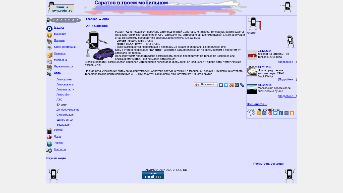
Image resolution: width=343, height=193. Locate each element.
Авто (57, 72)
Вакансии (60, 33)
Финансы (60, 53)
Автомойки (63, 94)
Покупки (59, 40)
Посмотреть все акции (268, 163)
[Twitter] (226, 85)
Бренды (59, 27)
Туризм (58, 142)
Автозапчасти (65, 89)
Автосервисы (65, 84)
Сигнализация (65, 114)
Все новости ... (257, 104)
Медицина (60, 59)
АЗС (59, 99)
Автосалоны (64, 79)
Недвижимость (63, 66)
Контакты (60, 149)
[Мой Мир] (237, 85)
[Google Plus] (231, 85)
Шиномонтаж (64, 119)
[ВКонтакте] (221, 85)
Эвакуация (63, 124)
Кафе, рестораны (65, 46)
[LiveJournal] (242, 85)
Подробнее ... (287, 61)
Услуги (58, 129)
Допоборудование (67, 109)
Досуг (57, 136)
